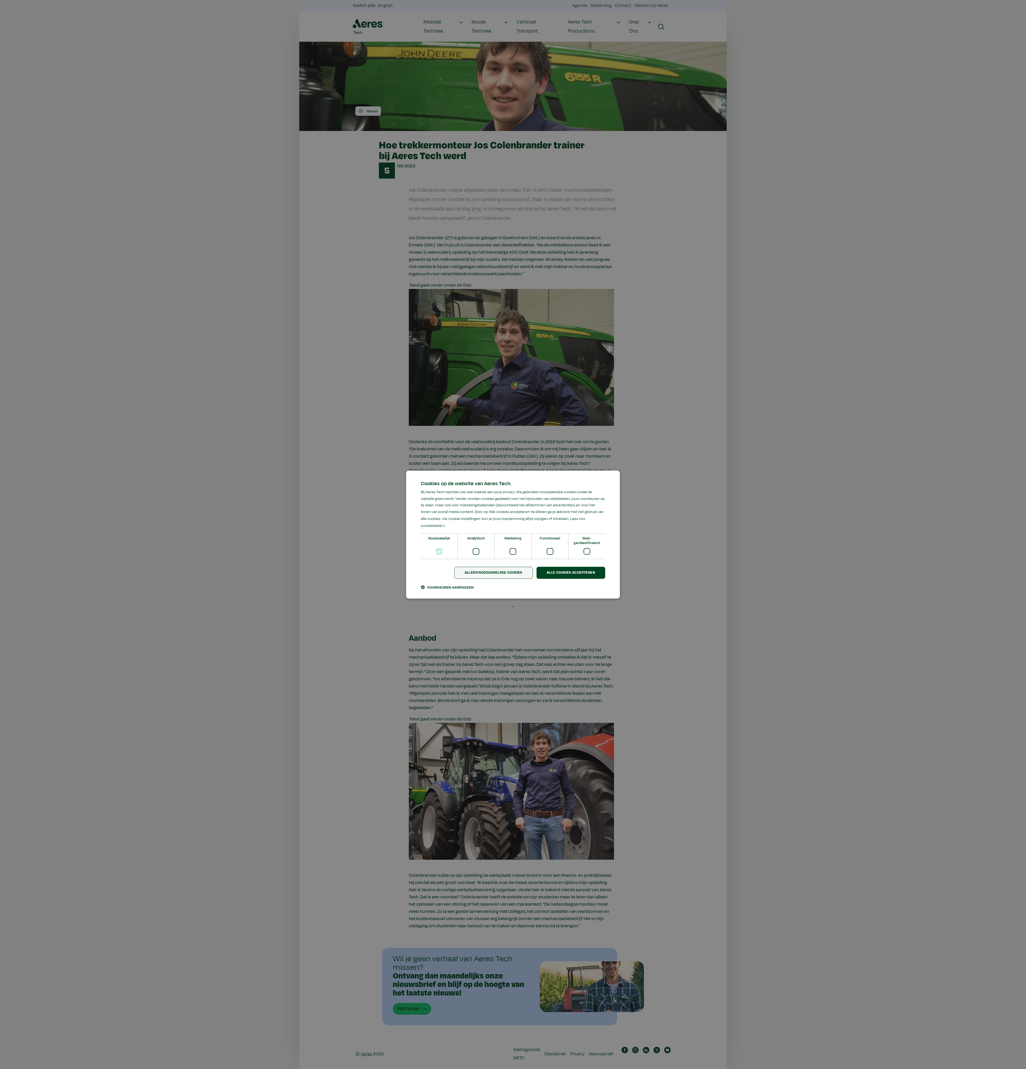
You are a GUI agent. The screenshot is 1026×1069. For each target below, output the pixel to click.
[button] (447, 587)
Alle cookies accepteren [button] (571, 572)
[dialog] (513, 534)
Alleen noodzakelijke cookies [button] (493, 572)
